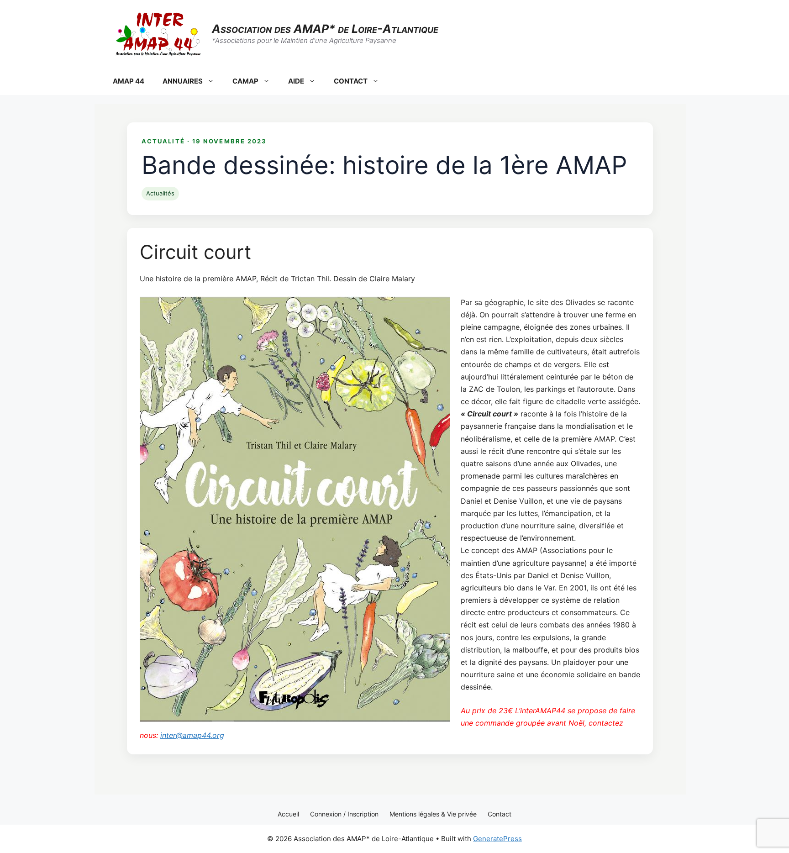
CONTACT (351, 81)
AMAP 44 (128, 81)
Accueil (288, 814)
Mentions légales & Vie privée (433, 814)
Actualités (160, 193)
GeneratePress (497, 838)
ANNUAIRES (183, 81)
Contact (499, 814)
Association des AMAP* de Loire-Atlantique (325, 29)
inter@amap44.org (192, 735)
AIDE (296, 81)
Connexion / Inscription (344, 814)
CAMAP (245, 81)
